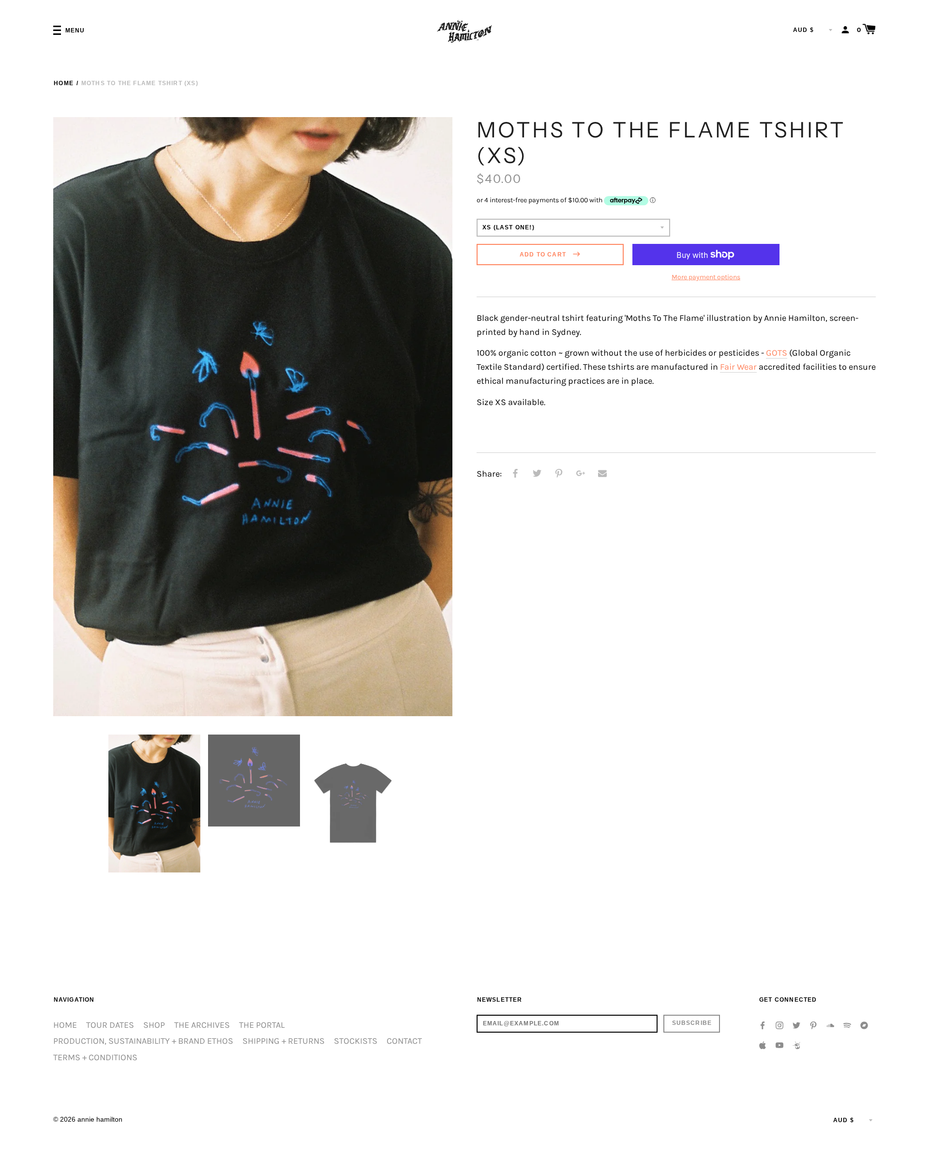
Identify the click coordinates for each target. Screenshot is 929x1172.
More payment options (706, 277)
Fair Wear (738, 367)
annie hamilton (99, 1119)
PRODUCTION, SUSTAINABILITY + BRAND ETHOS (143, 1041)
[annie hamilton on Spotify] (847, 1024)
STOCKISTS (355, 1041)
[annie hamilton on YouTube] (779, 1044)
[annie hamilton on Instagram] (779, 1024)
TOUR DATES (110, 1025)
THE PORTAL (262, 1025)
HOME (65, 1025)
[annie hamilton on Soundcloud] (830, 1024)
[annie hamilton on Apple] (762, 1044)
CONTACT (404, 1041)
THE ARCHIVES (202, 1025)
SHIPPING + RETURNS (283, 1041)
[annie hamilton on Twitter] (796, 1024)
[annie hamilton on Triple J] (796, 1044)
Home (64, 83)
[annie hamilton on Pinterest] (813, 1024)
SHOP (154, 1025)
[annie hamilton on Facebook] (762, 1024)
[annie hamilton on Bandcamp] (864, 1024)
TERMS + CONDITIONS (95, 1057)
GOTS (776, 353)
